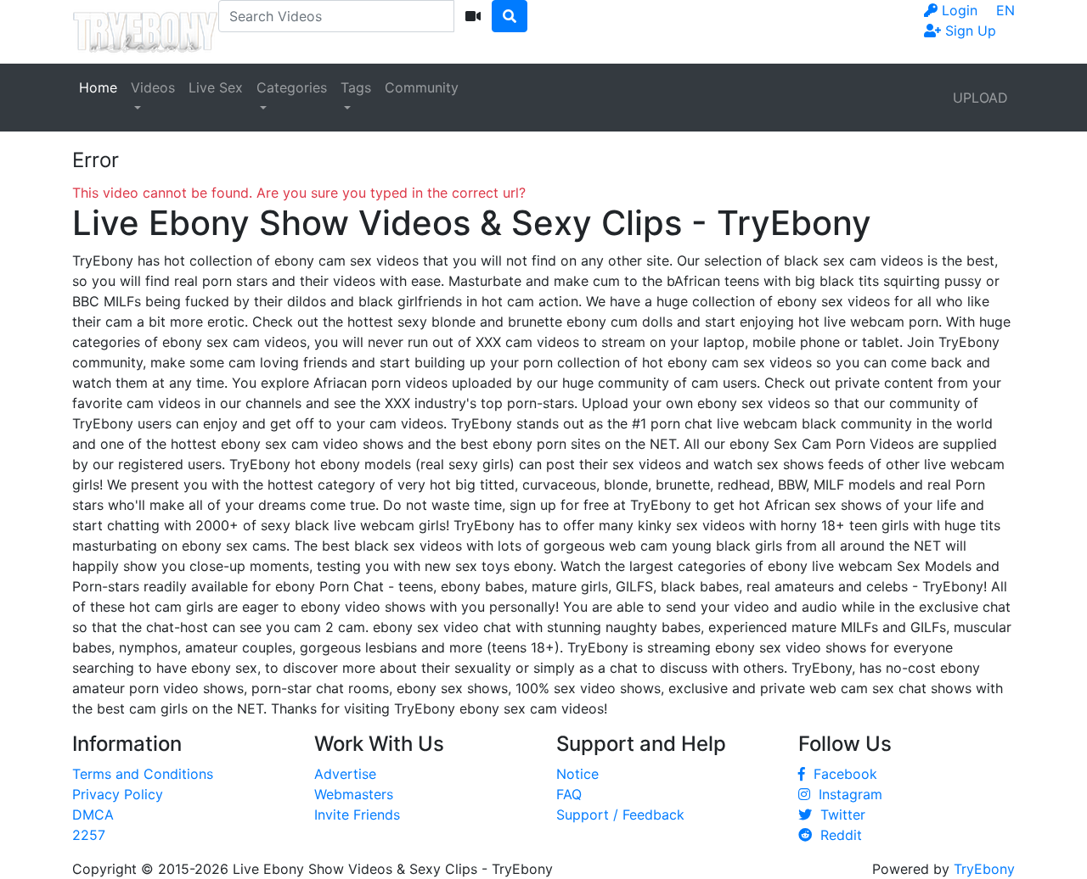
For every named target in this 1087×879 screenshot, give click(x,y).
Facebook (841, 773)
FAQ (569, 794)
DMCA (93, 814)
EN (1005, 10)
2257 (88, 834)
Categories (291, 87)
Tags (356, 87)
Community (422, 87)
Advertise (345, 773)
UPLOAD (980, 97)
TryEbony (984, 868)
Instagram (846, 794)
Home (98, 87)
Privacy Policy (117, 794)
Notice (577, 773)
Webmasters (353, 794)
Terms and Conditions (142, 773)
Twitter (838, 814)
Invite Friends (357, 814)
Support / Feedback (620, 814)
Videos (153, 87)
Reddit (837, 834)
